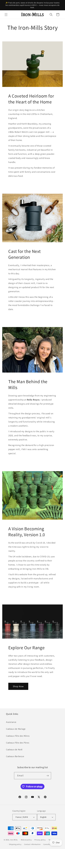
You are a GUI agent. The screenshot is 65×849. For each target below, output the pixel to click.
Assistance (11, 722)
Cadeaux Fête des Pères (17, 742)
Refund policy (26, 840)
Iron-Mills (14, 840)
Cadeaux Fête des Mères (17, 735)
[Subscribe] (47, 775)
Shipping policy (15, 844)
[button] (6, 14)
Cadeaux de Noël (14, 749)
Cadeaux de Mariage (16, 728)
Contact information (32, 844)
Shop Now (18, 686)
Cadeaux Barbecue (15, 756)
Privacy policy (40, 840)
